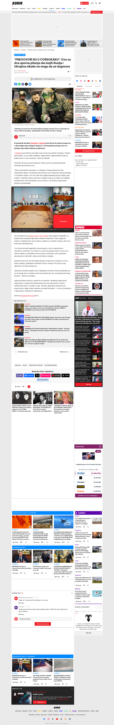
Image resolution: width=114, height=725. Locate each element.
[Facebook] (77, 81)
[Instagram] (81, 81)
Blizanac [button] (84, 611)
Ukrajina (18, 153)
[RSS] (96, 81)
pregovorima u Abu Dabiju (38, 236)
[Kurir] (17, 3)
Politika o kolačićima (53, 714)
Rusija (25, 365)
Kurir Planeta (22, 70)
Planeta (23, 50)
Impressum (44, 714)
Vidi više (88, 633)
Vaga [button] (100, 611)
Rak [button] (89, 611)
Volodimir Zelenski (38, 143)
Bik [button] (80, 611)
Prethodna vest (22, 352)
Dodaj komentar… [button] (25, 619)
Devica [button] (95, 611)
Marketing (31, 714)
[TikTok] (92, 81)
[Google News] (100, 81)
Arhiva (62, 714)
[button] (69, 71)
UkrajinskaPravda (26, 296)
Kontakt (37, 714)
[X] (85, 81)
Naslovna (17, 50)
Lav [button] (92, 611)
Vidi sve (88, 384)
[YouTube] (88, 81)
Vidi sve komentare (43, 624)
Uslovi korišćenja (80, 714)
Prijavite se (40, 702)
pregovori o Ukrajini (35, 365)
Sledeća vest (64, 352)
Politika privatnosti (70, 714)
